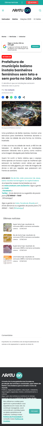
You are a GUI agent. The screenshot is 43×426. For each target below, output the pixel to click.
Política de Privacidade (12, 417)
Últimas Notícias (11, 2)
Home (4, 37)
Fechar (34, 411)
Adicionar (35, 46)
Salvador (6, 19)
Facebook (24, 203)
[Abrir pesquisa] (40, 10)
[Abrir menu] (3, 10)
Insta (17, 203)
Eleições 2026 (25, 19)
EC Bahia (37, 19)
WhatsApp (18, 208)
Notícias (12, 37)
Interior (22, 37)
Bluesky (32, 203)
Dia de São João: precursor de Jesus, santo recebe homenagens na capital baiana (21, 179)
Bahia (15, 19)
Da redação (10, 90)
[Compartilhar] (24, 97)
